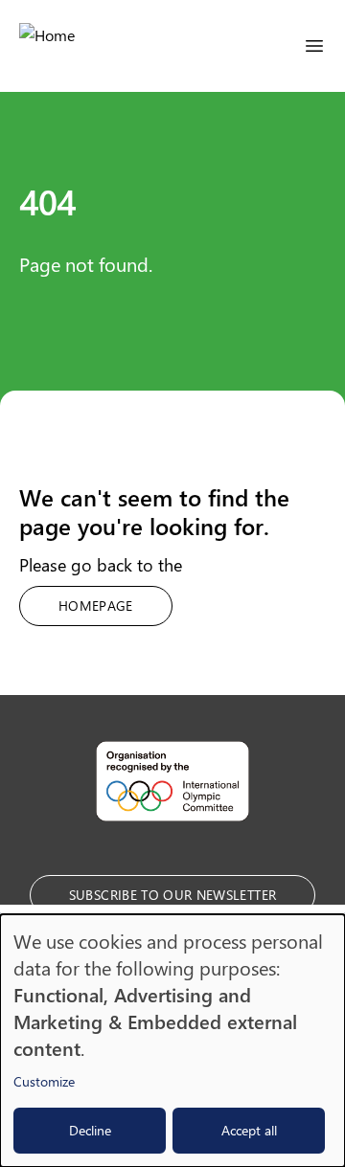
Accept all (249, 1130)
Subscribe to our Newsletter (172, 895)
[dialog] (172, 1040)
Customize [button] (44, 1081)
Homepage (95, 605)
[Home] (47, 46)
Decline (90, 1130)
